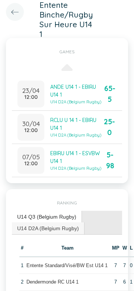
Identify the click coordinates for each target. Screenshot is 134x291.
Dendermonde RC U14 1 (52, 282)
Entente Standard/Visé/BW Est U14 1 (67, 265)
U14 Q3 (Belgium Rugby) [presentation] (46, 217)
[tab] (47, 217)
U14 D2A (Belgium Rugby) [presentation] (48, 228)
